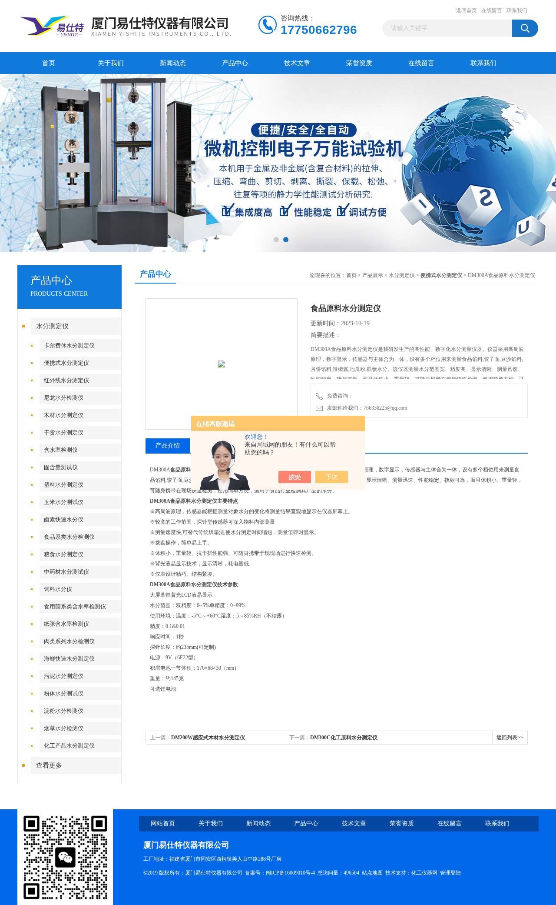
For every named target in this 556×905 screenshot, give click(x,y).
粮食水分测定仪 (63, 554)
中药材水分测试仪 (66, 571)
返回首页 (466, 10)
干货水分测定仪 (63, 432)
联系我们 (516, 10)
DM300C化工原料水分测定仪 (343, 738)
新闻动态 (173, 63)
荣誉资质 (359, 63)
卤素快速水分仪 (63, 519)
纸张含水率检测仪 (66, 624)
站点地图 (372, 873)
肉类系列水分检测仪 (69, 641)
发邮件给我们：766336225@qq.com (365, 408)
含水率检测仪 (61, 450)
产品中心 (235, 63)
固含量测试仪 (61, 467)
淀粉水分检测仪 (63, 711)
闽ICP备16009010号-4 (290, 873)
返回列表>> (509, 738)
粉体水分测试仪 (63, 693)
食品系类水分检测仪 (69, 537)
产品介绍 (168, 445)
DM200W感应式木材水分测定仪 (208, 738)
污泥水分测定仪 (63, 676)
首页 (48, 63)
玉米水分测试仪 (63, 502)
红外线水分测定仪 (66, 380)
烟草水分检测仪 (63, 728)
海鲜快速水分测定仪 (69, 658)
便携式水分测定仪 (66, 363)
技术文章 (297, 63)
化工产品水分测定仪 (69, 745)
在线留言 (491, 10)
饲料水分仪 (58, 589)
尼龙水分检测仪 (63, 397)
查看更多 (49, 765)
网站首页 (163, 823)
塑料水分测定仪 (63, 484)
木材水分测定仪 (63, 415)
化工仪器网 (424, 873)
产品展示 (372, 275)
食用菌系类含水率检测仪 (75, 606)
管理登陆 (450, 873)
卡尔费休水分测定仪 (69, 345)
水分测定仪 (52, 326)
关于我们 (111, 63)
